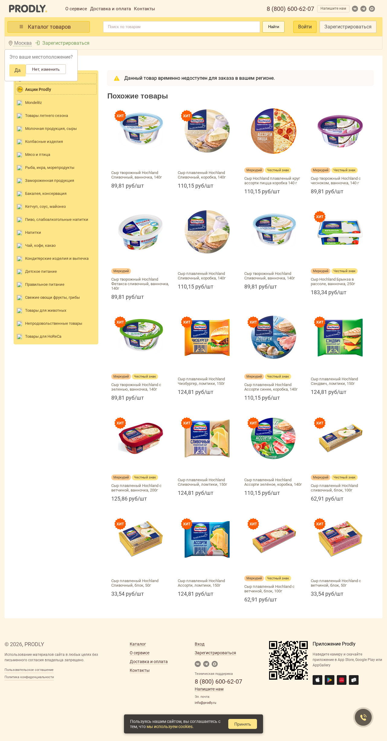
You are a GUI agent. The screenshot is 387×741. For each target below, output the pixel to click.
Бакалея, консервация (46, 193)
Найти (273, 26)
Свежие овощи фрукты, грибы (52, 297)
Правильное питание (44, 284)
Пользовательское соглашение (29, 670)
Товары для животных (45, 310)
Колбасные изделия (44, 141)
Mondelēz (33, 102)
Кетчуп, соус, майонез (45, 206)
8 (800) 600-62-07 (290, 8)
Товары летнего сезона (46, 115)
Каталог (138, 644)
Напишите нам (333, 8)
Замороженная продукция (49, 180)
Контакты (144, 8)
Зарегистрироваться (348, 27)
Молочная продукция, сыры (51, 128)
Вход (199, 644)
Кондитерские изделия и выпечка (57, 258)
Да (18, 70)
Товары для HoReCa (43, 336)
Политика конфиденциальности (29, 677)
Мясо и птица (37, 154)
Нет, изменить (46, 69)
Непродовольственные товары (53, 323)
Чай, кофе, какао (40, 245)
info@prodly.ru (205, 703)
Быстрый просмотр (140, 161)
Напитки (33, 232)
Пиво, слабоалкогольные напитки (56, 219)
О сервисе (76, 8)
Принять (242, 724)
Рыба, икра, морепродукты (49, 167)
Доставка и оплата (110, 8)
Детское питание (41, 271)
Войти (305, 27)
